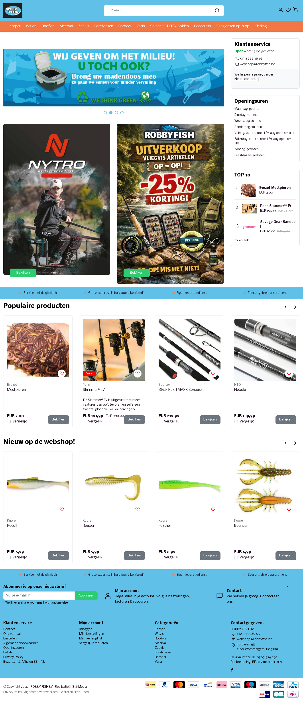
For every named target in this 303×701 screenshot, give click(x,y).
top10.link (241, 240)
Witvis (31, 26)
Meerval (66, 26)
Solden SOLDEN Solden (169, 26)
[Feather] (190, 486)
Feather (165, 526)
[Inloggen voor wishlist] (62, 374)
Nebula (240, 390)
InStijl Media (78, 687)
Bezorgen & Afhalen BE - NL (24, 662)
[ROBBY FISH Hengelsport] (12, 10)
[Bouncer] (265, 486)
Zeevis (83, 26)
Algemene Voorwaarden (21, 643)
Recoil (12, 526)
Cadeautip (202, 26)
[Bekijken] (56, 199)
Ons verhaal (12, 634)
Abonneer (86, 595)
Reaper (88, 526)
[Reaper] (114, 486)
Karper (15, 26)
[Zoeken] (217, 11)
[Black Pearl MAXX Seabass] (190, 350)
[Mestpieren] (38, 350)
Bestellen (10, 638)
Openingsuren (13, 648)
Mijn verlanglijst (90, 638)
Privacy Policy (13, 657)
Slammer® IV (94, 390)
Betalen (8, 652)
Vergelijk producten (93, 643)
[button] (105, 112)
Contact (9, 629)
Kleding (261, 26)
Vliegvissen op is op (232, 26)
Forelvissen (103, 26)
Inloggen (85, 629)
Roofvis (48, 26)
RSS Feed (82, 692)
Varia (140, 26)
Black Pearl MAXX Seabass (181, 390)
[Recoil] (38, 486)
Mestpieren (16, 390)
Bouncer (241, 526)
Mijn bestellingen (91, 634)
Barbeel (124, 26)
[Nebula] (265, 350)
